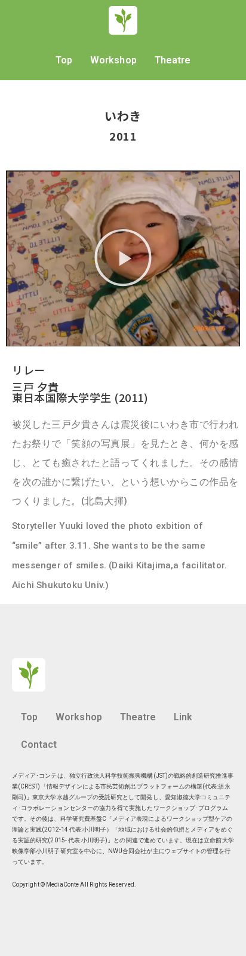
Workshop (113, 60)
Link (183, 717)
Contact (39, 744)
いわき (123, 115)
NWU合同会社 (127, 851)
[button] (123, 258)
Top (64, 60)
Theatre (172, 60)
